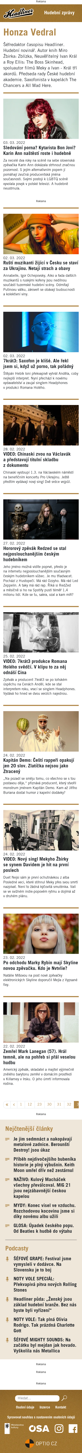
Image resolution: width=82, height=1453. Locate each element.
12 (30, 1104)
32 (69, 1104)
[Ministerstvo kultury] (14, 1428)
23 (39, 1104)
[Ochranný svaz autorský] (39, 1428)
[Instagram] (59, 1428)
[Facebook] (73, 1428)
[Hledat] (63, 1398)
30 (49, 1104)
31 (59, 1104)
